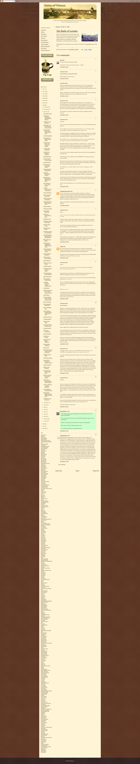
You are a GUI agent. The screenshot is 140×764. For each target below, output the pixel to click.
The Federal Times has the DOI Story (47, 273)
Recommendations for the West (47, 304)
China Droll (43, 479)
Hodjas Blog (43, 554)
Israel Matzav (43, 573)
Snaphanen (42, 695)
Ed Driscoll (43, 504)
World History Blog (44, 745)
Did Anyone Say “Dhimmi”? (46, 345)
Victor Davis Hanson (44, 549)
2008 (44, 100)
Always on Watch (44, 439)
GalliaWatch (43, 530)
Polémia (42, 647)
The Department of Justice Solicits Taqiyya (47, 250)
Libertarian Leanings (44, 590)
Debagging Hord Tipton (46, 225)
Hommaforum (43, 556)
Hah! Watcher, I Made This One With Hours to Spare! (47, 179)
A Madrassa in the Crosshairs (47, 122)
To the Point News (44, 716)
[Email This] (85, 49)
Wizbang (42, 743)
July (45, 407)
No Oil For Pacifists (44, 619)
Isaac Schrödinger (44, 686)
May (45, 412)
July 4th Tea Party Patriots (45, 579)
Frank (61, 246)
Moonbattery (43, 613)
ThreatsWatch (43, 712)
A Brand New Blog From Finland (47, 170)
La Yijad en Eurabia (44, 747)
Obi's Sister (43, 623)
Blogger (72, 761)
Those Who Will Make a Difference (46, 341)
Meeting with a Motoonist (46, 367)
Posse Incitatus (43, 656)
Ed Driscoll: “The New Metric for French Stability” (47, 126)
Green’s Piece (43, 544)
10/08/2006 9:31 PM (64, 431)
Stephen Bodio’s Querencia (45, 463)
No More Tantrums (47, 365)
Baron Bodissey (63, 411)
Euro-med (42, 514)
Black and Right (43, 459)
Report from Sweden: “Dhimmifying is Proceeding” (47, 351)
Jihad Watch (43, 575)
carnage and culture (44, 474)
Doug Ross (42, 680)
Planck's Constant (44, 645)
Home (77, 471)
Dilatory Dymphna (47, 302)
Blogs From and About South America (46, 166)
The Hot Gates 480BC (44, 558)
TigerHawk (42, 714)
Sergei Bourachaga (45, 42)
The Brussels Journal (44, 471)
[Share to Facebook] (89, 49)
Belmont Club (43, 455)
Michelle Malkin (43, 599)
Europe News (43, 515)
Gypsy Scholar (43, 546)
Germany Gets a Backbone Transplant (46, 153)
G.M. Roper (43, 679)
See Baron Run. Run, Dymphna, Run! (47, 325)
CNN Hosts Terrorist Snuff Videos (47, 221)
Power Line (43, 658)
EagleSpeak (43, 507)
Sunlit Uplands (43, 704)
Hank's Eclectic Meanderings (45, 547)
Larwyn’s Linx (43, 587)
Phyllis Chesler (43, 478)
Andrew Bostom (43, 465)
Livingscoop (43, 595)
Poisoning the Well (47, 328)
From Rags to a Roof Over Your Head (47, 232)
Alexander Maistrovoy (45, 50)
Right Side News (43, 674)
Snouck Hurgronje (44, 696)
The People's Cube (44, 640)
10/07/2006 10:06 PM (64, 205)
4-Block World (43, 437)
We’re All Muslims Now (47, 308)
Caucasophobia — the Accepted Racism (47, 184)
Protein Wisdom (43, 660)
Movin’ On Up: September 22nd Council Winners (47, 381)
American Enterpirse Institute (45, 440)
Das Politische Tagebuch (45, 655)
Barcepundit (43, 453)
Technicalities (43, 707)
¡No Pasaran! (43, 620)
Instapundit (42, 566)
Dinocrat (42, 499)
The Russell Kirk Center (45, 682)
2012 (44, 91)
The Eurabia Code (47, 219)
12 (95, 376)
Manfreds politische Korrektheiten (46, 600)
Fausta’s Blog (43, 517)
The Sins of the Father (46, 322)
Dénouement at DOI (47, 208)
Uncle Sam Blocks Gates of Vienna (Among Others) (47, 298)
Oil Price (42, 627)
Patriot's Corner (43, 638)
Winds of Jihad (43, 740)
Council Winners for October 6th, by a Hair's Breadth (47, 236)
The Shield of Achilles (44, 691)
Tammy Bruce (43, 470)
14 (95, 434)
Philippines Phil (43, 641)
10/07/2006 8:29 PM (64, 186)
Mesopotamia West (44, 605)
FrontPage (42, 529)
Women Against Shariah (45, 744)
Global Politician (43, 540)
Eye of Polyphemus (44, 516)
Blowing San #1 (43, 462)
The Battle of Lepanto (67, 30)
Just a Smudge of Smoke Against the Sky (47, 139)
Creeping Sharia (43, 491)
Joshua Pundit (43, 578)
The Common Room (44, 486)
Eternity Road (43, 511)
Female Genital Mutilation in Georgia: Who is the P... (47, 131)
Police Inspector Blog (44, 648)
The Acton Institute (44, 438)
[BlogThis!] (86, 49)
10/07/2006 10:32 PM (64, 241)
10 (95, 302)
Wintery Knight (43, 741)
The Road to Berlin (47, 266)
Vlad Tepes (42, 731)
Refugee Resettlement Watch (45, 670)
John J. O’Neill (44, 36)
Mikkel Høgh (43, 555)
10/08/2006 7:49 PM (64, 406)
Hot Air (42, 557)
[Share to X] (88, 49)
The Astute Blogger (44, 448)
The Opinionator (43, 633)
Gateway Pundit (43, 531)
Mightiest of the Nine (44, 608)
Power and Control (44, 657)
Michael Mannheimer (45, 46)
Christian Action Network (45, 481)
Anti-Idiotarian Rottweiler (45, 446)
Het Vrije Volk (43, 550)
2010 (44, 96)
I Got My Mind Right (47, 135)
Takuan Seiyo (43, 34)
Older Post (96, 471)
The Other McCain (44, 636)
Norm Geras (43, 536)
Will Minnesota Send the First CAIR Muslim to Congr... (47, 245)
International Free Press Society (46, 570)
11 (95, 347)
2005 (44, 424)
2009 (44, 98)
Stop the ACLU (43, 699)
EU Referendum (43, 512)
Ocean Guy (42, 625)
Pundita (42, 662)
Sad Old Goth (43, 683)
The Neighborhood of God (45, 614)
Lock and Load (43, 596)
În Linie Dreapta (43, 434)
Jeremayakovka (43, 574)
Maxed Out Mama (44, 604)
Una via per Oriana (44, 722)
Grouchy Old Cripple (44, 545)
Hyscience (42, 562)
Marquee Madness (47, 206)
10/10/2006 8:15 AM (64, 461)
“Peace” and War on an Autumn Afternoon (47, 386)
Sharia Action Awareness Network (46, 690)
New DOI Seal (46, 288)
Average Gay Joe (43, 450)
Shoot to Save (46, 347)
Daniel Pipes (43, 644)
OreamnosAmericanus (65, 191)
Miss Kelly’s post (90, 44)
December (46, 107)
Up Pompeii (43, 723)
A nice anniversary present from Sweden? (68, 73)
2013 (44, 89)
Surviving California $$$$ (45, 705)
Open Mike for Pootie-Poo (46, 211)
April (45, 414)
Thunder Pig (43, 713)
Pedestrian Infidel (44, 639)
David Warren (43, 732)
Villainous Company (44, 730)
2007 (44, 103)
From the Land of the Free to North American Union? (47, 291)
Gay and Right (43, 532)
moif (61, 60)
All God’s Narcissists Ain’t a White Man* (47, 189)
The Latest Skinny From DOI (47, 254)
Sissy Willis (43, 738)
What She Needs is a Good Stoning (47, 199)
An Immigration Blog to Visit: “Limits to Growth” (46, 144)
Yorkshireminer (63, 435)
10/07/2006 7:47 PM (64, 115)
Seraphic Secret (43, 688)
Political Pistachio (44, 652)
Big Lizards (43, 457)
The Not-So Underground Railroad (46, 174)
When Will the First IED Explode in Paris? (47, 203)
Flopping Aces (43, 522)
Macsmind (42, 597)
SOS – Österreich (44, 697)
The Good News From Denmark (47, 279)
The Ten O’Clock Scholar (45, 710)
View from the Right (44, 729)
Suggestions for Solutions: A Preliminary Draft (47, 361)
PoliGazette (43, 649)
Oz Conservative (43, 637)
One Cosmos (43, 629)
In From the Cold (44, 564)
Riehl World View (44, 673)
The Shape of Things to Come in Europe (47, 270)
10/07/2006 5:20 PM (64, 78)
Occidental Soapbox (44, 624)
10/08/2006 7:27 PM (64, 373)
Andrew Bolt (43, 464)
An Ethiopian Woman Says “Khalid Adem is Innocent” (47, 117)
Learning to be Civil (47, 317)
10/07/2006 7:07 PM (64, 96)
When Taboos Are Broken (47, 240)
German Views (43, 537)
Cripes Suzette (43, 492)
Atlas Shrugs (43, 449)
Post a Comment (61, 464)
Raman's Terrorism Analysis (45, 665)
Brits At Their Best (44, 467)
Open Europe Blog (44, 632)
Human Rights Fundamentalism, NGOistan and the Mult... (47, 394)
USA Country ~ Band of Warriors (46, 727)
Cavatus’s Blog (43, 475)
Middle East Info (43, 607)
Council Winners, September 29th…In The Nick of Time (47, 312)
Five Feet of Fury (44, 520)
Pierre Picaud (43, 48)
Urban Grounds (43, 724)
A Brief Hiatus (46, 295)
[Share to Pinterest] (91, 49)
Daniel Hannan (43, 548)
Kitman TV (43, 583)
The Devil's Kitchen (44, 498)
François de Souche (44, 528)
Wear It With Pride (47, 276)
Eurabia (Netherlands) (44, 513)
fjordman (42, 521)
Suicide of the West (44, 702)
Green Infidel (43, 542)
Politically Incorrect (44, 653)
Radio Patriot (43, 664)
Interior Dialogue (47, 260)
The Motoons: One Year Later (47, 399)
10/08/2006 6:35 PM (64, 344)
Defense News (43, 496)
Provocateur (43, 661)
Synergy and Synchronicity (46, 331)
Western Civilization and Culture (46, 737)
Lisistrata (42, 594)
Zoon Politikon (43, 752)
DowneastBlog (43, 503)
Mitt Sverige (43, 612)
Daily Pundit (43, 495)
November (46, 109)
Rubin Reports (43, 681)
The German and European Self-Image (47, 372)
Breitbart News (43, 466)
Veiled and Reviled (47, 192)
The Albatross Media (47, 358)
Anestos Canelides (45, 44)
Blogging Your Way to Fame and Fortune (47, 376)
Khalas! (42, 581)
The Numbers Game (47, 113)
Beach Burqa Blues (47, 156)
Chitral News (43, 480)
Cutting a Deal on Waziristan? (47, 195)
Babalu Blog (43, 451)
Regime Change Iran (44, 671)
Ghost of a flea (43, 539)
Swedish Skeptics (47, 162)
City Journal (43, 482)
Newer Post (58, 471)
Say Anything (43, 685)
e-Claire (42, 508)
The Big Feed (43, 456)
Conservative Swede (44, 487)
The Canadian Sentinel (44, 473)
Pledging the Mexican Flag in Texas (47, 215)
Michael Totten (43, 718)
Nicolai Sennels (44, 40)
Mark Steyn (43, 698)
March (45, 416)
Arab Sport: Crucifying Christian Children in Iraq (47, 284)
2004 (44, 426)
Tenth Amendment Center (45, 711)
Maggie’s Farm (43, 598)
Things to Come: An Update (47, 263)
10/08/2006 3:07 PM (64, 257)
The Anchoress (43, 445)
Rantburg (42, 666)
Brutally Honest (43, 472)
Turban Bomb (43, 721)
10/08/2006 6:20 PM (64, 298)
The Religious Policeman (45, 672)
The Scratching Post (44, 687)
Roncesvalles (43, 678)
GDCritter (42, 533)
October (45, 111)
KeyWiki (42, 580)
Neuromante (43, 615)
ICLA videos (43, 563)
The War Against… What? (47, 355)
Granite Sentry (43, 541)
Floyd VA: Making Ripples (45, 523)
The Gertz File (43, 538)
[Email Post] (82, 49)
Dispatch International (44, 500)
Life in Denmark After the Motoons (47, 390)
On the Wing (43, 628)
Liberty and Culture (44, 591)
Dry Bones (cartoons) (44, 505)
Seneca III (43, 38)
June (45, 409)
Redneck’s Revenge (44, 669)
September (46, 402)
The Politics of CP (44, 654)
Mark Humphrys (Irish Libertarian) (46, 561)
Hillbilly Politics (43, 553)
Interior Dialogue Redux (47, 228)
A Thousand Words (47, 319)
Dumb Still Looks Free (44, 506)
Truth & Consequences (44, 719)
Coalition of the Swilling (45, 484)
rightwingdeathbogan (44, 677)
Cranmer (42, 490)
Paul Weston (43, 30)
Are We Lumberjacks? (44, 447)
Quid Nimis (43, 663)
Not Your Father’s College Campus (47, 159)
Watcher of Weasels (44, 735)
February (46, 418)
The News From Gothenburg (46, 149)
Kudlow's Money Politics (45, 586)
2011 (44, 93)
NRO (42, 622)
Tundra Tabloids (43, 720)
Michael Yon (43, 748)
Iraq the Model (43, 572)
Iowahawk (42, 571)
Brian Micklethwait (44, 606)
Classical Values (43, 483)
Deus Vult (42, 497)
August (45, 405)
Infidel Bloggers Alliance (45, 565)
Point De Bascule (44, 646)
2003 (44, 428)
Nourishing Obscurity (44, 621)
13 (95, 410)
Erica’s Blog (43, 509)
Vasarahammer (43, 728)
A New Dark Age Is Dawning (45, 616)
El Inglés (43, 32)
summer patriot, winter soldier (46, 703)
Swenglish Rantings (44, 706)
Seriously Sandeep (44, 689)
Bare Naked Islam (44, 454)
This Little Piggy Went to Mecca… (47, 257)
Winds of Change (44, 739)
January (45, 421)
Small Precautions (44, 694)
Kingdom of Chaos (44, 582)
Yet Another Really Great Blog (46, 746)
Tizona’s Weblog (43, 715)
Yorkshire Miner (43, 749)
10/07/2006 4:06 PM (64, 67)
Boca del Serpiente (47, 334)
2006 (44, 105)
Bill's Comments (43, 458)
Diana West (42, 736)
